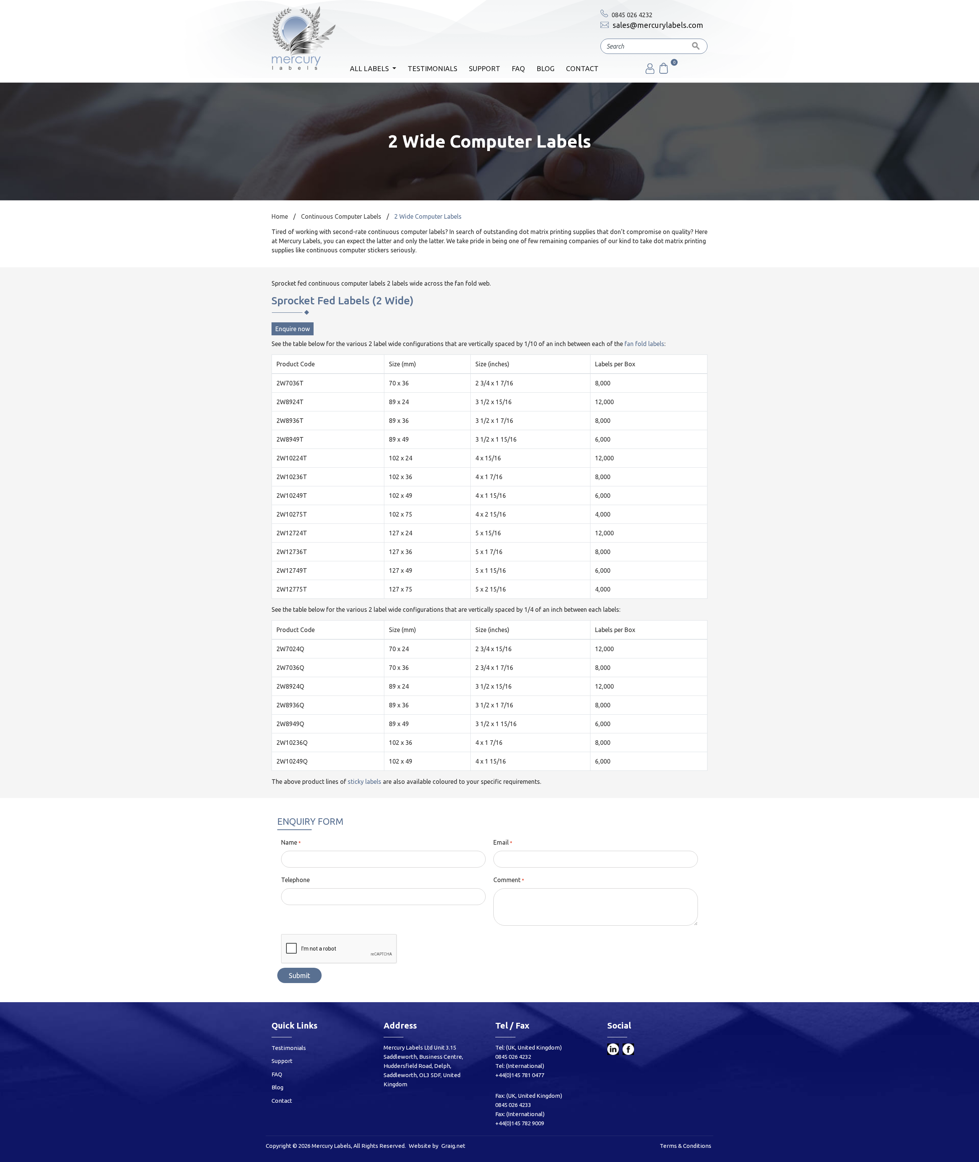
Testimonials (432, 68)
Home (280, 216)
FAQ (518, 68)
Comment (506, 879)
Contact (582, 68)
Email (501, 842)
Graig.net (453, 1145)
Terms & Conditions (685, 1145)
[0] (663, 71)
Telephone (295, 879)
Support (484, 68)
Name (289, 842)
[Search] (696, 46)
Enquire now (292, 328)
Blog (546, 68)
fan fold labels (644, 343)
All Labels (370, 68)
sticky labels (364, 781)
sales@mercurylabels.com (657, 25)
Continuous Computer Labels (341, 216)
